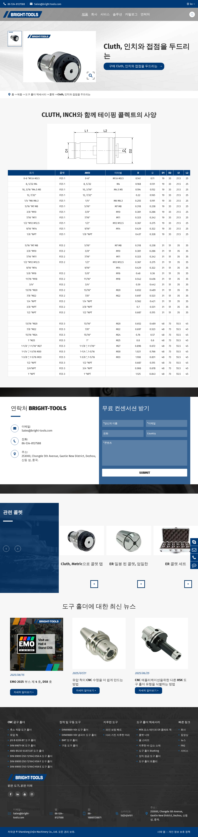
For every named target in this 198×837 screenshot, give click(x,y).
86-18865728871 (94, 815)
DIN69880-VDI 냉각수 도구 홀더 (79, 735)
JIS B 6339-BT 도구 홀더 (23, 740)
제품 (85, 14)
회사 (94, 14)
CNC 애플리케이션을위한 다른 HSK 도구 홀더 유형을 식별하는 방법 (161, 682)
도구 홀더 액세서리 (35, 94)
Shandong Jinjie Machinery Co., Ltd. (38, 831)
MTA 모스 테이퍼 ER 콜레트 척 (155, 729)
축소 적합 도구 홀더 (21, 729)
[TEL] (194, 557)
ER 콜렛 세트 (175, 564)
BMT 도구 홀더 (69, 740)
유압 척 (14, 735)
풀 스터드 (144, 740)
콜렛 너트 (144, 735)
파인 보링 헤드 (114, 729)
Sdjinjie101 (127, 815)
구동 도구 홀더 (70, 745)
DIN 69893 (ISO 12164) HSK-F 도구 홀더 (31, 761)
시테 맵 (161, 831)
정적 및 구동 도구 (70, 722)
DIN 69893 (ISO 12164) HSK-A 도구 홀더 (31, 756)
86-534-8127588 (14, 4)
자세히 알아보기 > (24, 692)
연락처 (145, 14)
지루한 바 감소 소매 (150, 745)
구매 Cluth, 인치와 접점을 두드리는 (135, 66)
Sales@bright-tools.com (45, 4)
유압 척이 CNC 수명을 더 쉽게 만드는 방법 (97, 682)
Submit (144, 473)
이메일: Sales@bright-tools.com (37, 428)
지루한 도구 (110, 722)
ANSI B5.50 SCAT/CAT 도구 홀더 (27, 750)
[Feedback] (194, 565)
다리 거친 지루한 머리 (118, 735)
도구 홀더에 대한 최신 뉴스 (99, 606)
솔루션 (117, 14)
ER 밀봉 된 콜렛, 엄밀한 (128, 564)
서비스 (105, 14)
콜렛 (51, 94)
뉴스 (183, 740)
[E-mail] (194, 550)
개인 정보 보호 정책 (179, 831)
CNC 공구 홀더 (16, 722)
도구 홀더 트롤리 (148, 761)
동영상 (184, 735)
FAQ (183, 745)
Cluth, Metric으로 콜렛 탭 (82, 564)
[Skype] (194, 542)
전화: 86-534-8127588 (31, 441)
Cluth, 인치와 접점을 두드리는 (73, 94)
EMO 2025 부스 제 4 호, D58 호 (31, 682)
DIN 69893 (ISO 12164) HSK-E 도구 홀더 (31, 766)
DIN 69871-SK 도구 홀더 (23, 745)
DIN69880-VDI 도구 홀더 (75, 729)
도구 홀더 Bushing (149, 750)
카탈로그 (131, 14)
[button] (6, 549)
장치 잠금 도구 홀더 (150, 756)
